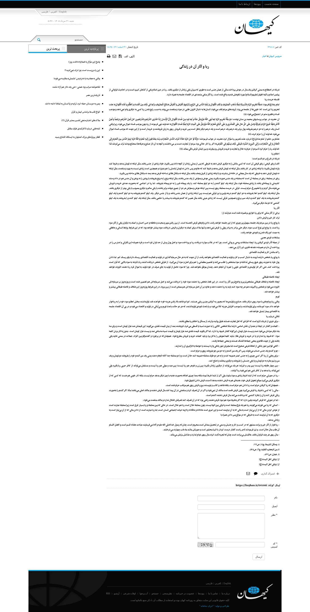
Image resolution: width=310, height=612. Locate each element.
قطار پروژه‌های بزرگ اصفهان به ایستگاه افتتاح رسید (77, 137)
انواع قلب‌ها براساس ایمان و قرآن (85, 112)
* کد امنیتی (274, 545)
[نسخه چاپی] (109, 56)
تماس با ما (213, 593)
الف (126, 56)
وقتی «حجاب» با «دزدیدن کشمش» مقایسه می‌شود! (77, 79)
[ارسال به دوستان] (115, 56)
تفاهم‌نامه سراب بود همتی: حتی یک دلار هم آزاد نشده (76, 87)
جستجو (155, 593)
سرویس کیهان (275, 56)
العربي (54, 11)
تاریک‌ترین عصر (93, 95)
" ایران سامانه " (206, 606)
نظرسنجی (167, 593)
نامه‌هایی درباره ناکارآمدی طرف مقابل (83, 129)
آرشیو (116, 593)
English (63, 11)
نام (275, 497)
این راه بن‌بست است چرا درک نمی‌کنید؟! (82, 70)
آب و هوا (144, 593)
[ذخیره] (120, 56)
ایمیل (274, 506)
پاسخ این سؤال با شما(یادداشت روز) (84, 62)
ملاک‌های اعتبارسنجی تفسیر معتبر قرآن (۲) (81, 121)
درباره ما (226, 593)
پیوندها (201, 593)
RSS (108, 593)
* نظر (274, 514)
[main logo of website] (254, 25)
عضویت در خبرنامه (185, 593)
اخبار (264, 56)
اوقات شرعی (129, 593)
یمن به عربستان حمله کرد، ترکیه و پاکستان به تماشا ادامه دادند (72, 104)
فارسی (45, 11)
